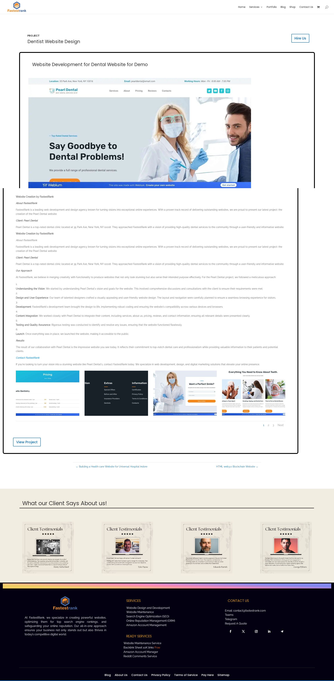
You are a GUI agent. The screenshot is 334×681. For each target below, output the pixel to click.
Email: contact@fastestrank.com (245, 610)
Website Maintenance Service (142, 643)
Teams (229, 614)
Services (254, 7)
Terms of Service (186, 674)
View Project (27, 442)
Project (33, 35)
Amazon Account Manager (141, 652)
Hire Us (300, 38)
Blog (283, 7)
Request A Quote (236, 623)
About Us (121, 674)
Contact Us (306, 7)
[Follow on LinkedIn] (269, 631)
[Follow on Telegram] (282, 631)
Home (241, 7)
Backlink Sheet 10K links (142, 647)
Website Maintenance (140, 612)
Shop (292, 7)
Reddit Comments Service (140, 656)
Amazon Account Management (146, 625)
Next (281, 425)
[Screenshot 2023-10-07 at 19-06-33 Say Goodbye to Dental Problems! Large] (116, 415)
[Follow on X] (243, 631)
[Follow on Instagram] (256, 631)
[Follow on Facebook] (230, 631)
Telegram (231, 619)
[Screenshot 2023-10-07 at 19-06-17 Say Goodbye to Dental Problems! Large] (185, 415)
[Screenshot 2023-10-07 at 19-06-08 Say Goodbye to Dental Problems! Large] (253, 415)
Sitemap (223, 674)
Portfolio (272, 7)
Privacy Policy (160, 674)
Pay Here (207, 674)
